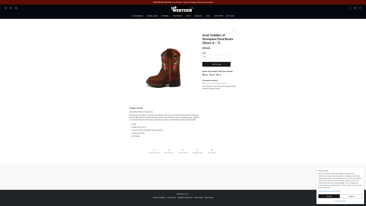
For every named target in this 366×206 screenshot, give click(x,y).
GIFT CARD (230, 16)
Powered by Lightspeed (183, 201)
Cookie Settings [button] (340, 201)
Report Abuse (209, 197)
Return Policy (199, 197)
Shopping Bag (197, 153)
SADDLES (198, 16)
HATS (188, 16)
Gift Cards (211, 153)
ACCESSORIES (137, 16)
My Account (169, 153)
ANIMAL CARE (152, 16)
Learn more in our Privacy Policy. (329, 191)
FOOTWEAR (177, 16)
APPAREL (165, 16)
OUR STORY (218, 16)
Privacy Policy (171, 197)
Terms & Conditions (159, 197)
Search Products (154, 153)
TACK (208, 16)
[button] (183, 10)
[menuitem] (232, 30)
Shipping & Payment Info (185, 197)
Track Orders (183, 153)
